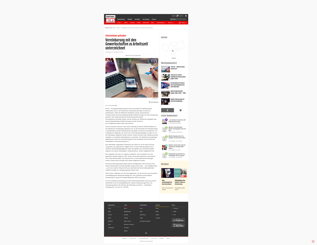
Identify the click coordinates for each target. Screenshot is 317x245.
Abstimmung (142, 214)
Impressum (124, 238)
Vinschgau (126, 227)
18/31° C (184, 23)
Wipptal (125, 230)
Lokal (119, 22)
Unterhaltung (160, 22)
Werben (168, 238)
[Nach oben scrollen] (146, 233)
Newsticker (121, 19)
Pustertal (126, 218)
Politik (139, 22)
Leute (141, 208)
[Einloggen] (185, 16)
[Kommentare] (167, 110)
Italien (126, 22)
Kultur (141, 211)
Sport (152, 22)
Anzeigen (165, 164)
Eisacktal (126, 214)
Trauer (154, 19)
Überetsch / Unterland (129, 224)
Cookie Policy (154, 238)
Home (114, 27)
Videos (141, 218)
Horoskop (146, 19)
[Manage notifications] (313, 241)
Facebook (175, 208)
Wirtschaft (146, 22)
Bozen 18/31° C (178, 16)
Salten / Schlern (127, 221)
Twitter (174, 211)
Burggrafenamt (127, 211)
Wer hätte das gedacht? (145, 221)
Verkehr (137, 19)
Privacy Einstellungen (143, 238)
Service (170, 22)
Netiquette (161, 238)
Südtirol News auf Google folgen (133, 55)
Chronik (132, 22)
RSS (174, 214)
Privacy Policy (133, 238)
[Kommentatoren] (180, 110)
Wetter (129, 19)
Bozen (125, 208)
